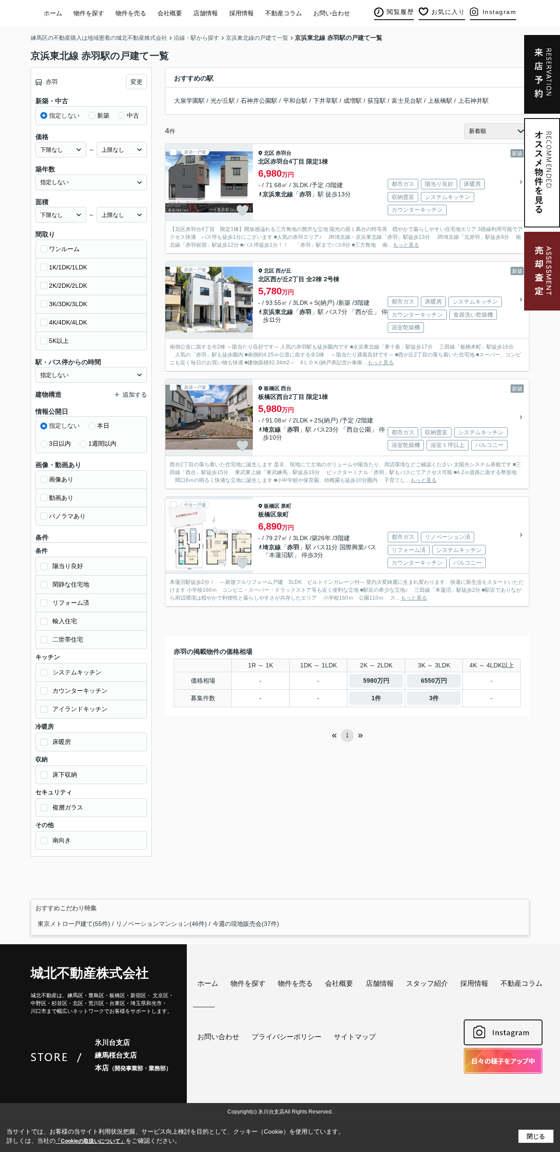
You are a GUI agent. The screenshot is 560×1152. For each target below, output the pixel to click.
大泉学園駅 (189, 100)
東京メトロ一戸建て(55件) (74, 923)
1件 (376, 698)
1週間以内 (102, 443)
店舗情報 (205, 13)
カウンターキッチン (80, 690)
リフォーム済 (70, 602)
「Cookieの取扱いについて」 (91, 1141)
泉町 (286, 506)
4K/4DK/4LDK (68, 322)
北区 (269, 153)
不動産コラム (283, 13)
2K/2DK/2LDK (68, 285)
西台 (286, 388)
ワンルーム (64, 248)
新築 (103, 115)
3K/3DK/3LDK (68, 303)
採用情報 (241, 13)
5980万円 (376, 680)
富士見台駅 (407, 100)
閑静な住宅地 (70, 584)
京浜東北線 (277, 194)
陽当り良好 (67, 565)
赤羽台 (283, 153)
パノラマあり (67, 516)
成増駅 (352, 100)
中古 (133, 115)
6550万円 (434, 680)
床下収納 (64, 774)
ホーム (53, 13)
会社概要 (170, 13)
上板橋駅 (440, 100)
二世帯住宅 (67, 639)
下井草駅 (325, 100)
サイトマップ (355, 1036)
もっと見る (406, 245)
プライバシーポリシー (287, 1036)
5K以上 (59, 340)
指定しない (64, 115)
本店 (133, 1068)
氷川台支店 (112, 1042)
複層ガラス (67, 807)
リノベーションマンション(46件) (161, 923)
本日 (103, 425)
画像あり (61, 479)
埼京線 (271, 429)
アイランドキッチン (80, 708)
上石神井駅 (473, 100)
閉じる (536, 1136)
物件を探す (89, 13)
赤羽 (305, 194)
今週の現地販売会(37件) (246, 923)
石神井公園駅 (259, 100)
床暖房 (61, 741)
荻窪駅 (377, 100)
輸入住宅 (64, 621)
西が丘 (283, 271)
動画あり (61, 497)
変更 (136, 81)
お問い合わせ (331, 13)
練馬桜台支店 (116, 1055)
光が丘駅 (222, 100)
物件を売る (131, 13)
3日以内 (60, 443)
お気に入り (448, 11)
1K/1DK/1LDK (68, 267)
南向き (61, 840)
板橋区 (272, 388)
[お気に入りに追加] (242, 210)
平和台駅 (295, 100)
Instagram (500, 11)
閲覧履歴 (400, 11)
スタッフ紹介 (427, 983)
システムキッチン (77, 672)
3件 (434, 698)
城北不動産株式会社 (90, 973)
